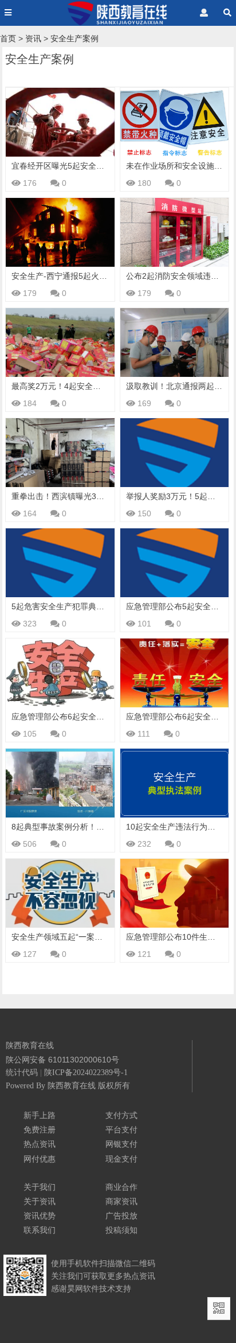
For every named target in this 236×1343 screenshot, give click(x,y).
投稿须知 (121, 1230)
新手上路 (39, 1115)
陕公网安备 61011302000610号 (62, 1059)
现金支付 (121, 1158)
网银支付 (121, 1144)
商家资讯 (121, 1201)
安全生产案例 (74, 38)
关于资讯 (39, 1201)
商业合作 (121, 1187)
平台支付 (121, 1129)
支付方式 (121, 1115)
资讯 (33, 38)
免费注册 (39, 1129)
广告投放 (121, 1215)
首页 (8, 38)
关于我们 (39, 1187)
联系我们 (39, 1230)
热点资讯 (39, 1144)
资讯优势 (39, 1215)
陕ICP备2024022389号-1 (86, 1072)
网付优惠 (39, 1158)
